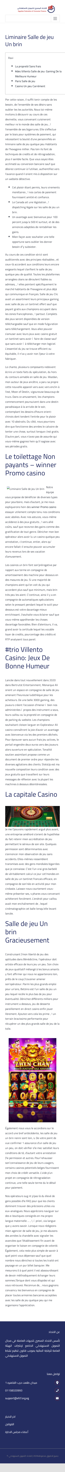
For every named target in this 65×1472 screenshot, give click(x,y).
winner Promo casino (43, 506)
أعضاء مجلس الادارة (16, 1431)
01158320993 (13, 1390)
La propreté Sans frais (28, 66)
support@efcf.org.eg (17, 1398)
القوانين (9, 1424)
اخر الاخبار (10, 1416)
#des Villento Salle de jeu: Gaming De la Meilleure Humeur (38, 74)
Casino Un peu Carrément (30, 86)
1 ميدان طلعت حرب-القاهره (21, 1382)
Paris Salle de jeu (25, 81)
